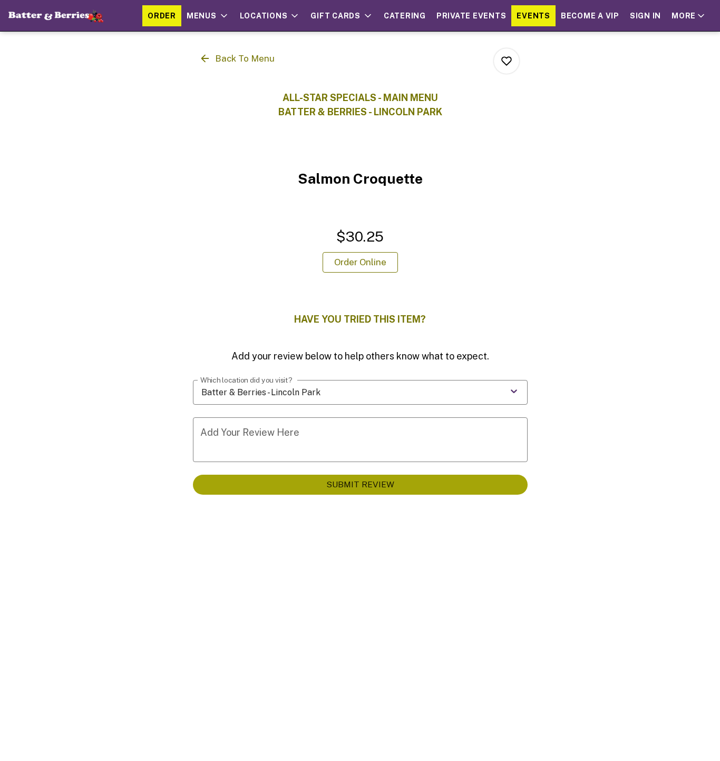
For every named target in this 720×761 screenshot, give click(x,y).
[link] (360, 262)
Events (533, 16)
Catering (405, 16)
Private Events (471, 16)
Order (162, 16)
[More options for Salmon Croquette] (506, 61)
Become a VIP (590, 16)
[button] (208, 15)
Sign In (645, 16)
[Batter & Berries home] (55, 16)
